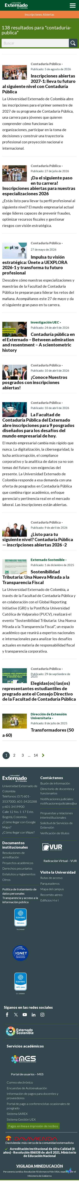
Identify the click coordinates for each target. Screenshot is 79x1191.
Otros (6, 879)
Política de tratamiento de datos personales (19, 891)
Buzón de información (55, 783)
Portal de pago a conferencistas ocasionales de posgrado (38, 1106)
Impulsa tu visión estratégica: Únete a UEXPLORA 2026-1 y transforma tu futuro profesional (34, 264)
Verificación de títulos (54, 833)
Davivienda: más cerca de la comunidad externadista (39, 1142)
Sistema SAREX (17, 1113)
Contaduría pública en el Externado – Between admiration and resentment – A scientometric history (38, 342)
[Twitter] (16, 1014)
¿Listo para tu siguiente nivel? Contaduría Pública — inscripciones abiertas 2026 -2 (37, 539)
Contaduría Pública (46, 64)
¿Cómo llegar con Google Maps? (19, 824)
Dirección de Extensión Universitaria (49, 716)
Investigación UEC (45, 322)
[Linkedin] (33, 1014)
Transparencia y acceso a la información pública (20, 900)
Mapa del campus (52, 889)
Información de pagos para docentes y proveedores (32, 1096)
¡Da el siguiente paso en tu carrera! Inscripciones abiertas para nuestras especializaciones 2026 (38, 185)
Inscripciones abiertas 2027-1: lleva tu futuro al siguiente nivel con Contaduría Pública (39, 83)
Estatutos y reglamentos (18, 874)
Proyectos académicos (17, 863)
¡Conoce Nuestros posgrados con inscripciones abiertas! (34, 382)
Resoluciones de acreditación (13, 855)
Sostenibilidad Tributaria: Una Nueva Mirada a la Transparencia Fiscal (35, 577)
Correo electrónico (20, 1082)
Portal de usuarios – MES (27, 1074)
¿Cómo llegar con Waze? (18, 832)
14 (36, 755)
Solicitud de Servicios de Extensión (56, 825)
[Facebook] (7, 1014)
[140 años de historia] (69, 1171)
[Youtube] (24, 1014)
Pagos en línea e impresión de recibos (33, 1126)
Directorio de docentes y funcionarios (57, 791)
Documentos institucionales (15, 845)
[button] (71, 5)
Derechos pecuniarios (17, 868)
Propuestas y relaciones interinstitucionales (56, 815)
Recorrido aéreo (51, 894)
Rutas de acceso (51, 878)
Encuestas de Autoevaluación (27, 1088)
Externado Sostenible (48, 560)
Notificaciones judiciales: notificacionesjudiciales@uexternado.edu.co (58, 801)
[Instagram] (42, 1014)
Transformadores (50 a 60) (38, 732)
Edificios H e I (49, 900)
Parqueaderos (50, 883)
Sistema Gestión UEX (21, 1119)
